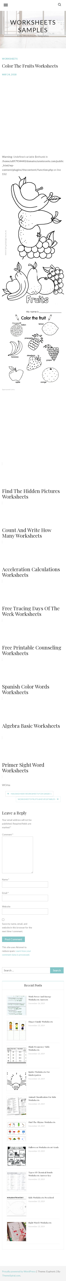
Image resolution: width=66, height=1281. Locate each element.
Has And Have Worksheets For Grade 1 (31, 793)
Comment (7, 834)
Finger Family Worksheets (40, 1021)
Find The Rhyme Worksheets (41, 1122)
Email (5, 893)
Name (5, 879)
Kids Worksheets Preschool (41, 1197)
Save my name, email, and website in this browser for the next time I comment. (17, 927)
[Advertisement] (33, 113)
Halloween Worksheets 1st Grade (43, 1147)
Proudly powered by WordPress (19, 1271)
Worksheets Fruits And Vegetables (36, 799)
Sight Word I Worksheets (39, 1222)
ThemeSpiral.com (11, 1275)
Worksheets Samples (33, 26)
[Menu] (5, 5)
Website (6, 906)
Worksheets (10, 58)
